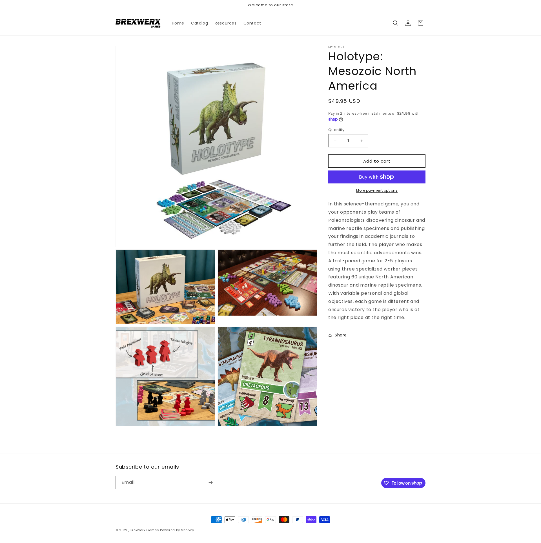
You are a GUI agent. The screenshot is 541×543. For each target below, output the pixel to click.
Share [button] (341, 335)
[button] (395, 23)
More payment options (377, 190)
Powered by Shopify (177, 530)
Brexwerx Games (144, 530)
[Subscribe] (210, 482)
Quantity (336, 129)
